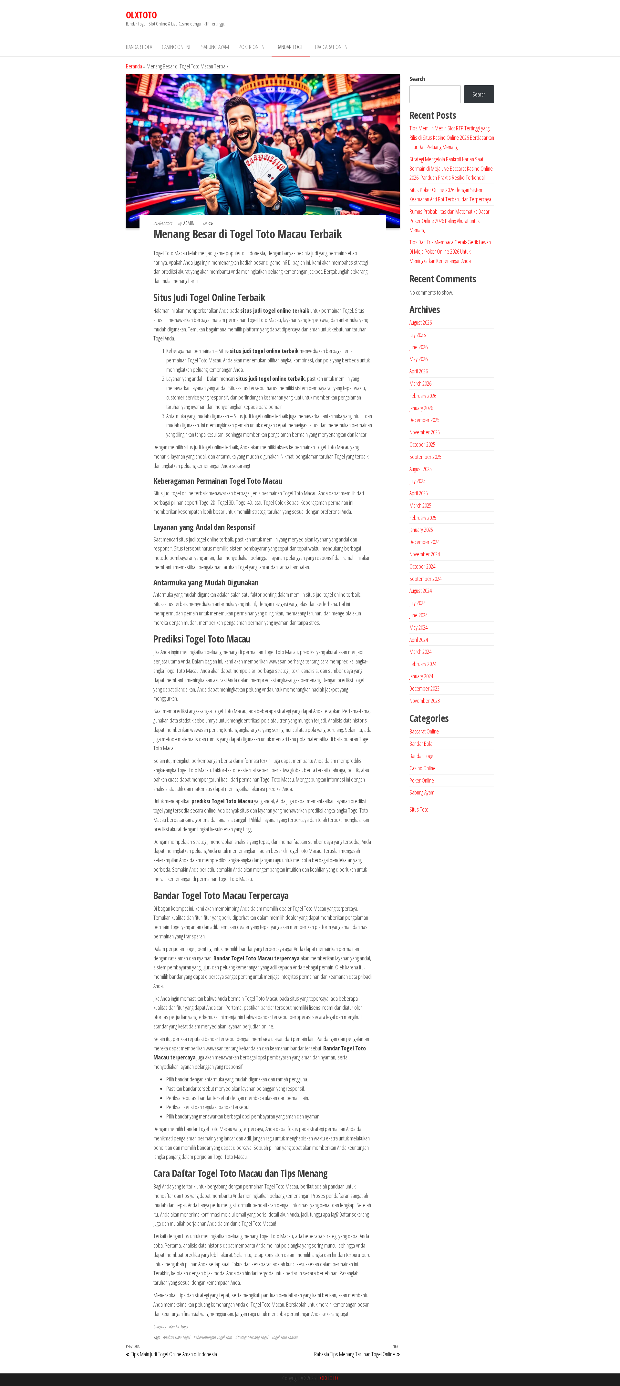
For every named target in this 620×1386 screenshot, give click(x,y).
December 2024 (424, 542)
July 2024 (417, 603)
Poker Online (253, 47)
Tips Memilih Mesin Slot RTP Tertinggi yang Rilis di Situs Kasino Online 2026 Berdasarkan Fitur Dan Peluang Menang (451, 137)
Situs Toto (419, 809)
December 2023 (424, 688)
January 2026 (421, 408)
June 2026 (418, 347)
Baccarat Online (332, 47)
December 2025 (424, 420)
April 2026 (418, 371)
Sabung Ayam (215, 47)
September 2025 (425, 456)
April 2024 (418, 639)
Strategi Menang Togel (251, 1337)
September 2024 (425, 578)
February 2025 (422, 517)
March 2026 (420, 383)
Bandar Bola (139, 47)
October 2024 (422, 566)
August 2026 (420, 322)
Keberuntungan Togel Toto (212, 1337)
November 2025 (424, 432)
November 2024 (424, 554)
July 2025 (417, 481)
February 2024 (422, 664)
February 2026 (422, 396)
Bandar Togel (290, 47)
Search (417, 79)
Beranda (134, 66)
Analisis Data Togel (176, 1337)
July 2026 (417, 335)
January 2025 (421, 529)
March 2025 (420, 505)
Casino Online (176, 47)
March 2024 (420, 651)
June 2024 (418, 615)
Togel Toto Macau (284, 1337)
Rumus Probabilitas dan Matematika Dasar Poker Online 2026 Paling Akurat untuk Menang (449, 220)
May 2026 (418, 359)
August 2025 (420, 469)
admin (189, 223)
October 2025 (422, 444)
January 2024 (421, 676)
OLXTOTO (141, 15)
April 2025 (418, 493)
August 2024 (420, 590)
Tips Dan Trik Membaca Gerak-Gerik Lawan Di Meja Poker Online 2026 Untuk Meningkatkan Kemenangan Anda (450, 251)
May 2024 (418, 627)
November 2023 (424, 700)
